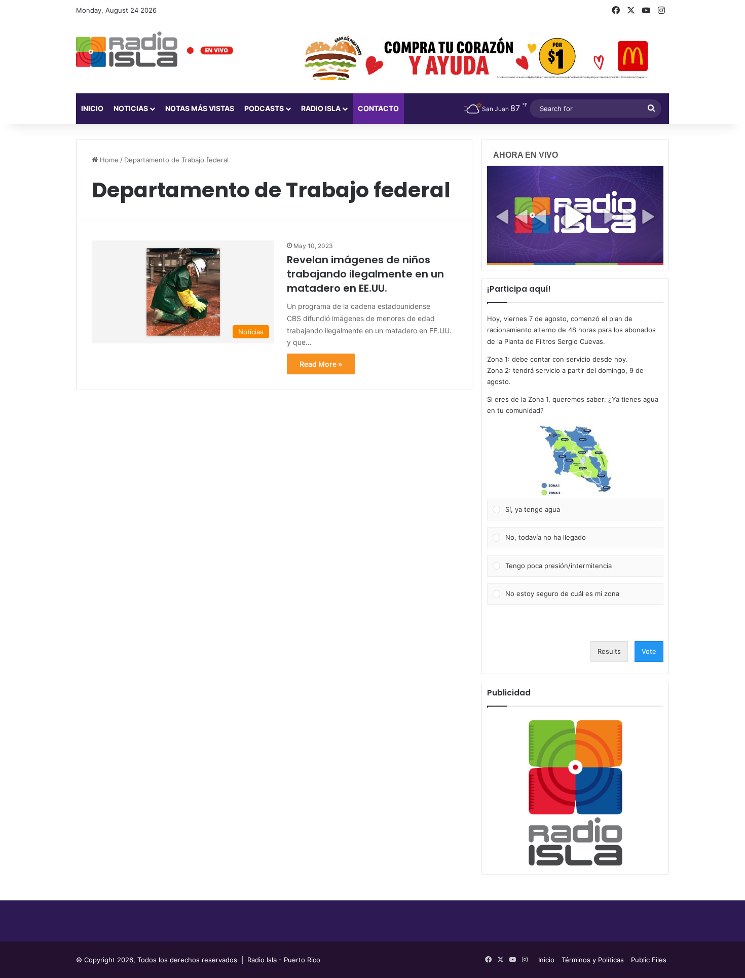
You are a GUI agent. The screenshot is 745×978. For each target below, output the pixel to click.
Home (108, 160)
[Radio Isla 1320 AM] (126, 49)
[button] (575, 461)
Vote (649, 651)
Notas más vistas (199, 108)
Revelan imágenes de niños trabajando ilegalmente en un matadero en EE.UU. (365, 274)
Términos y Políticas (593, 960)
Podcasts (264, 108)
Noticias (131, 108)
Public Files (648, 960)
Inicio (92, 108)
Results (609, 651)
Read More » (321, 364)
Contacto (378, 108)
